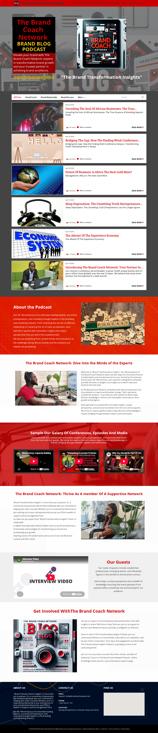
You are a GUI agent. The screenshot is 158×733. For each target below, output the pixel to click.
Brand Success (67, 97)
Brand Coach (31, 97)
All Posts (17, 97)
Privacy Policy (125, 729)
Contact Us (104, 729)
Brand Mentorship (49, 97)
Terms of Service (114, 729)
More (80, 97)
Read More (137, 127)
